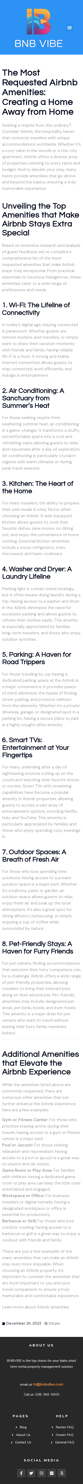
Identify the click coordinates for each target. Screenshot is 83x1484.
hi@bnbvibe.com (48, 1384)
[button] (69, 27)
